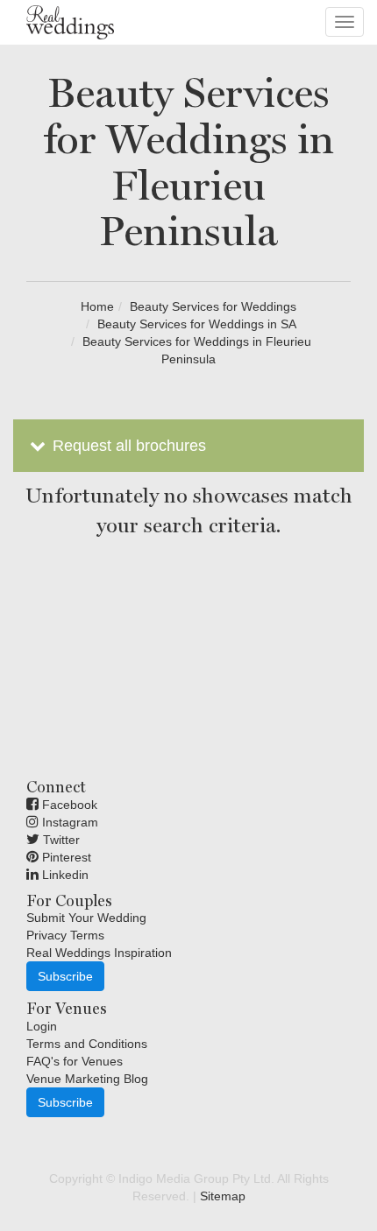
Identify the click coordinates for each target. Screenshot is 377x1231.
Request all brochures (127, 445)
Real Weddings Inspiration (99, 953)
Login (41, 1026)
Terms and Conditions (86, 1044)
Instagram (68, 822)
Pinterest (65, 857)
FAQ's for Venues (74, 1061)
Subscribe (65, 976)
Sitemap (222, 1196)
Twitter (59, 840)
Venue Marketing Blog (87, 1079)
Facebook (68, 805)
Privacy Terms (65, 935)
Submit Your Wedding (86, 918)
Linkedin (64, 875)
